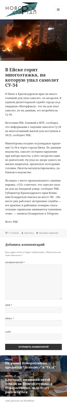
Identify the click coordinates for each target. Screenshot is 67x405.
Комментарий (15, 262)
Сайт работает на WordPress (19, 400)
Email (9, 318)
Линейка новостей (48, 232)
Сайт (8, 331)
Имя (8, 305)
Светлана (29, 232)
